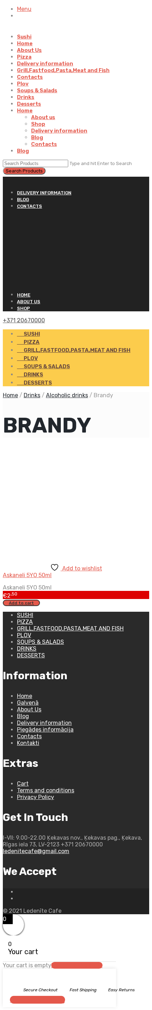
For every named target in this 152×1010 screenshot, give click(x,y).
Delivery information (45, 63)
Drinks (25, 97)
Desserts (29, 104)
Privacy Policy (35, 797)
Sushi (24, 37)
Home (25, 43)
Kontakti (28, 743)
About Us (29, 50)
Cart (23, 783)
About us (43, 117)
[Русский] (6, 180)
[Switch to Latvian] (20, 30)
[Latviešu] (12, 180)
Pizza (24, 57)
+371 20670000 (24, 320)
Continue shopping (37, 1000)
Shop (38, 124)
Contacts (30, 77)
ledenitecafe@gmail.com (36, 851)
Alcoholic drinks (67, 395)
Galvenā (28, 702)
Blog (37, 137)
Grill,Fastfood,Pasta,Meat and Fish (63, 70)
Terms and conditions (45, 790)
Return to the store (77, 965)
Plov (23, 84)
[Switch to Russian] (29, 30)
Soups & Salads (37, 90)
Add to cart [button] (21, 602)
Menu (24, 9)
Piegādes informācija (45, 729)
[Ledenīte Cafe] (76, 250)
